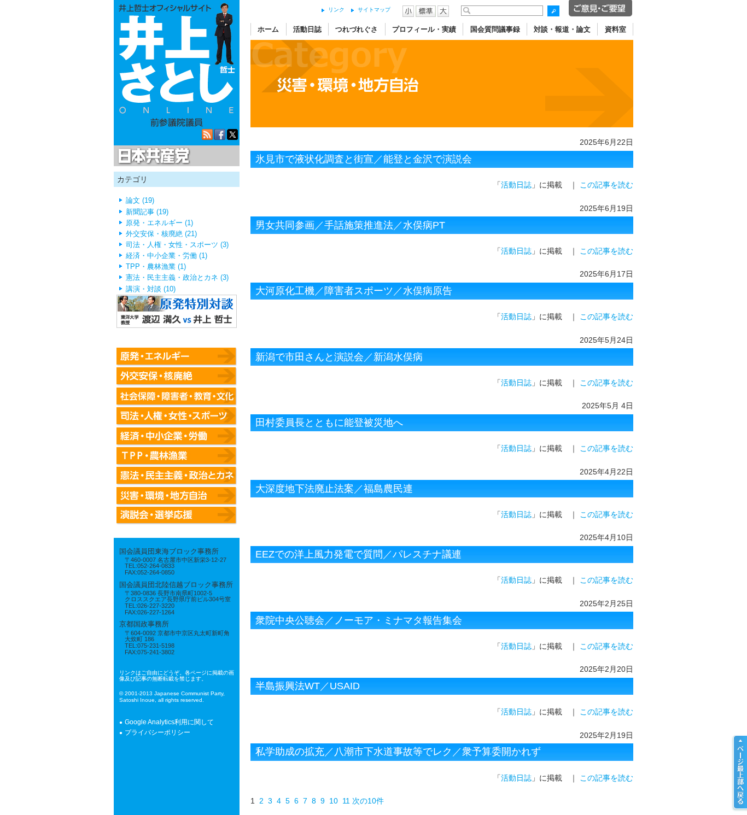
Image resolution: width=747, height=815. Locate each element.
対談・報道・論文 (562, 29)
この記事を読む (606, 184)
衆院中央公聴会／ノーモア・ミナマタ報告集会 (358, 620)
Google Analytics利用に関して (169, 722)
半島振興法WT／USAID (307, 686)
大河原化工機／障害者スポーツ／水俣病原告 (353, 290)
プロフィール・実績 (424, 29)
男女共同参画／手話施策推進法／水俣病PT (350, 225)
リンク (336, 10)
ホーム (268, 29)
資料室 (615, 29)
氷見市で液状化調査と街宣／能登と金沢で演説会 (363, 159)
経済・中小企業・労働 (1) (166, 256)
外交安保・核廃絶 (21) (161, 234)
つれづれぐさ (356, 29)
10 (333, 800)
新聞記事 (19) (147, 212)
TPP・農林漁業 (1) (156, 267)
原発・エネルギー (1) (159, 223)
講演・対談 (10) (151, 289)
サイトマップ (374, 10)
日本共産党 (152, 156)
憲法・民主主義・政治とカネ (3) (177, 278)
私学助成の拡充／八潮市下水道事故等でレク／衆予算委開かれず (398, 751)
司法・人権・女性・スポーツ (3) (177, 245)
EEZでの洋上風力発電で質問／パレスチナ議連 (358, 554)
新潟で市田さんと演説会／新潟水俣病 (339, 356)
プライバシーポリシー (157, 732)
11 (346, 800)
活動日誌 (307, 29)
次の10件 (368, 800)
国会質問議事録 (495, 29)
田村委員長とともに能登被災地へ (329, 422)
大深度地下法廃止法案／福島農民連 (334, 488)
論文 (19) (140, 200)
